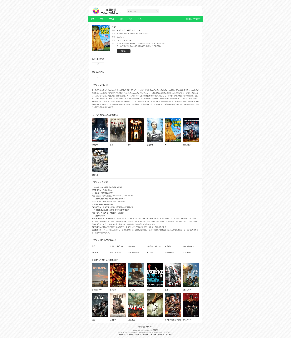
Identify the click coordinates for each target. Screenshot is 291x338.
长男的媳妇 (187, 252)
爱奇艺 (105, 213)
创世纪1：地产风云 (117, 246)
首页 (92, 19)
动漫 (131, 19)
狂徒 (93, 320)
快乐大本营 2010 (116, 252)
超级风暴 (95, 175)
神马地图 (169, 334)
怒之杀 (167, 290)
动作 (118, 30)
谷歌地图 (138, 334)
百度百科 (119, 201)
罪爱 (93, 246)
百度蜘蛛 (130, 334)
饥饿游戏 (113, 290)
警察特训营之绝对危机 (173, 320)
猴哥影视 (95, 190)
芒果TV (99, 213)
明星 (140, 19)
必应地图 (146, 334)
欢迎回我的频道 (133, 252)
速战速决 (131, 320)
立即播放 (123, 51)
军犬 (166, 145)
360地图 (153, 334)
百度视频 (121, 213)
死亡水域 (95, 145)
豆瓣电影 (95, 230)
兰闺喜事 (131, 246)
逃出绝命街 (187, 290)
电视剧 (111, 19)
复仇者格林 (187, 145)
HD (98, 64)
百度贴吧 (95, 207)
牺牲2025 (150, 290)
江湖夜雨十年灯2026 (154, 246)
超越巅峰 (150, 145)
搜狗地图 (161, 334)
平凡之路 (150, 252)
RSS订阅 (122, 334)
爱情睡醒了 (169, 246)
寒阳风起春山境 (188, 246)
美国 (128, 30)
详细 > (159, 46)
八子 (148, 320)
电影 (102, 19)
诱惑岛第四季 (169, 252)
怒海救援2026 (97, 290)
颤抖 (130, 145)
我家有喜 (95, 252)
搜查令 (112, 145)
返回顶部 (149, 326)
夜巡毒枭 (131, 290)
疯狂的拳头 (187, 320)
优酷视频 (113, 213)
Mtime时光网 (96, 218)
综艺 (121, 19)
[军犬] (101, 38)
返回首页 (141, 326)
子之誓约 (113, 320)
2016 (138, 30)
